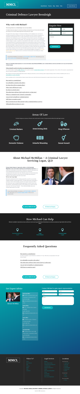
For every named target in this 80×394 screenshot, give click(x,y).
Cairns (65, 374)
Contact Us (28, 370)
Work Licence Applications (49, 376)
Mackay (65, 376)
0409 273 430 (12, 50)
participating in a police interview (13, 75)
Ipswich (65, 370)
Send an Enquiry (51, 206)
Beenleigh (66, 366)
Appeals (45, 361)
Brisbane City (66, 369)
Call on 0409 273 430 (30, 206)
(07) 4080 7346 (26, 323)
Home (27, 361)
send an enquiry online (11, 58)
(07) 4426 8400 (26, 335)
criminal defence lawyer (39, 69)
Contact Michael (71, 6)
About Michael (44, 6)
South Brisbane (67, 367)
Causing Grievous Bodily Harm (49, 364)
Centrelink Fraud (47, 366)
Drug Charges (46, 373)
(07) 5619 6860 (26, 56)
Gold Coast (66, 364)
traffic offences (21, 69)
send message (55, 46)
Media (57, 6)
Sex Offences (46, 375)
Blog (54, 6)
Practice (50, 6)
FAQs (61, 6)
